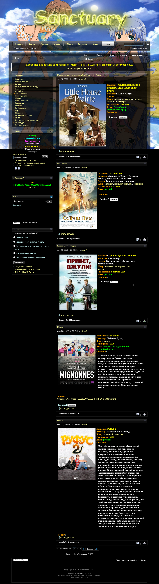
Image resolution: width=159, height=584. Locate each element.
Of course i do (22, 240)
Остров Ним (62, 163)
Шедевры (19, 113)
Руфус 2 (60, 420)
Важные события (22, 82)
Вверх (143, 560)
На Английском (21, 108)
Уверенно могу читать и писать (30, 245)
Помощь (123, 55)
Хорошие (18, 106)
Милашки (61, 327)
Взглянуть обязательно (25, 160)
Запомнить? (92, 59)
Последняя (91, 549)
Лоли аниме (20, 89)
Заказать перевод (22, 125)
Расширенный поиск (138, 48)
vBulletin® (80, 573)
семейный (112, 101)
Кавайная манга (21, 101)
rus (139, 99)
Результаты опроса (23, 269)
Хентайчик (19, 91)
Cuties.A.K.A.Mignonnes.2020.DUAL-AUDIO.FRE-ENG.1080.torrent (86, 399)
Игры (95, 44)
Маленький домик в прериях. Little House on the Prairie (79, 75)
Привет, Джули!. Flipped (66, 246)
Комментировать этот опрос (27, 272)
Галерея (44, 44)
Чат (15, 197)
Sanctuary (134, 560)
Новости (19, 44)
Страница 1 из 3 (65, 549)
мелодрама (126, 99)
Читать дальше (67, 151)
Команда (19, 123)
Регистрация (137, 55)
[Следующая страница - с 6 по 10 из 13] (84, 549)
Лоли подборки (21, 96)
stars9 (83, 79)
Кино (108, 44)
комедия (109, 184)
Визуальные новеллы (23, 115)
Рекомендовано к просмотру (25, 48)
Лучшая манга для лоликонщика (30, 163)
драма (117, 99)
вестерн (122, 101)
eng (135, 99)
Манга (70, 44)
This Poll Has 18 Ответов (25, 275)
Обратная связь (122, 560)
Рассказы (82, 44)
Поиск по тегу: (19, 154)
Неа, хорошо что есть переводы (30, 260)
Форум (32, 44)
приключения (121, 184)
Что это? (32, 188)
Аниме (57, 44)
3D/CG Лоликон (21, 94)
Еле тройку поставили (26, 256)
